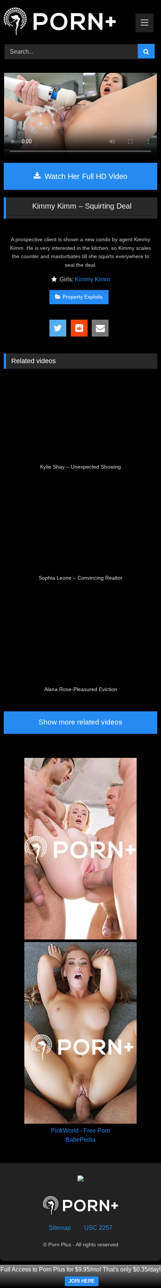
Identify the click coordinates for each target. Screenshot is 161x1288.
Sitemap (60, 1228)
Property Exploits (83, 297)
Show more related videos (80, 722)
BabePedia (80, 1139)
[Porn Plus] (66, 23)
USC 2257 (98, 1228)
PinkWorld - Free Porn (80, 1130)
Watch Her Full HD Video (84, 176)
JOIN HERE (82, 1281)
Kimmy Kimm (92, 279)
